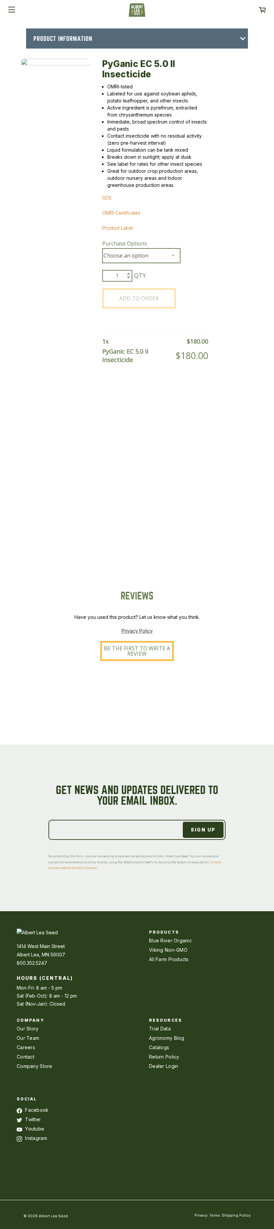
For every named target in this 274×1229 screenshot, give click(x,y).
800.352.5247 (32, 963)
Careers (26, 1047)
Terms (214, 1215)
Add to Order (139, 298)
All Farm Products (169, 959)
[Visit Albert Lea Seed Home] (137, 12)
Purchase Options (124, 243)
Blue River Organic (170, 940)
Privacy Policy (137, 631)
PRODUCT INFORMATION (62, 38)
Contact (25, 1057)
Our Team (28, 1038)
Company (30, 1020)
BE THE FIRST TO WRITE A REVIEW (137, 651)
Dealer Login (163, 1066)
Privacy (201, 1215)
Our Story (28, 1028)
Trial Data (160, 1028)
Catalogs (159, 1047)
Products (164, 932)
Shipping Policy (236, 1215)
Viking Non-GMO (168, 950)
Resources (165, 1020)
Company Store (34, 1066)
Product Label (117, 228)
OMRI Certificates (121, 213)
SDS (107, 198)
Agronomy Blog (166, 1038)
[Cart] (262, 10)
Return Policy (164, 1057)
